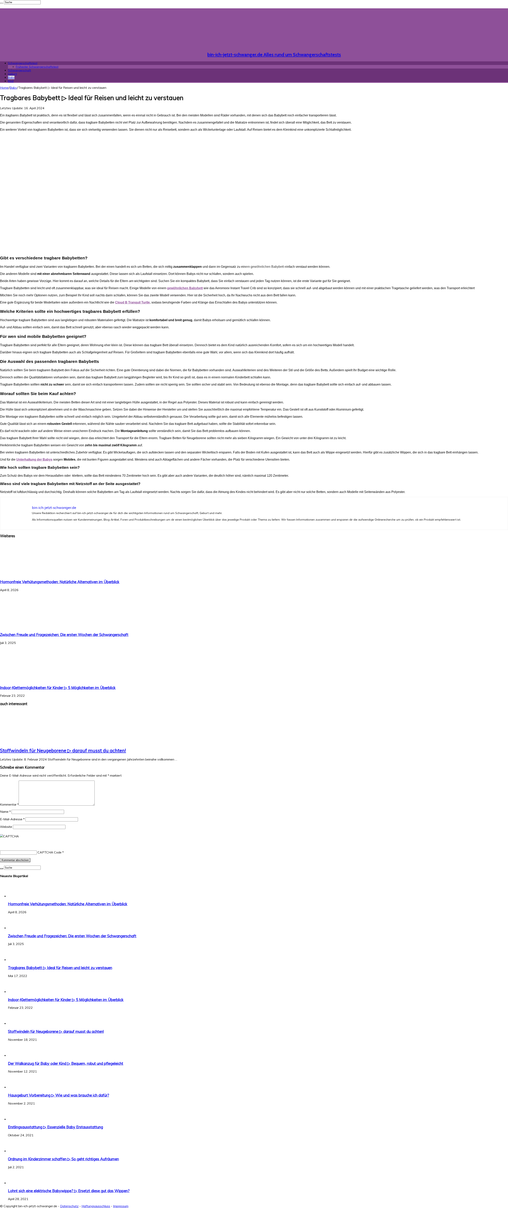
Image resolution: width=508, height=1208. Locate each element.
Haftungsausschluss (96, 1206)
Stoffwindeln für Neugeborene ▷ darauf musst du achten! (63, 750)
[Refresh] (29, 836)
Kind (10, 81)
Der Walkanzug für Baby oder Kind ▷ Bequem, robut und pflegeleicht (65, 1063)
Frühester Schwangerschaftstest (37, 67)
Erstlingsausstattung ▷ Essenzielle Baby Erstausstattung (55, 1127)
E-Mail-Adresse (12, 819)
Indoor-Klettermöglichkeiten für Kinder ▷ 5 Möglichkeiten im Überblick (57, 687)
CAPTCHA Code (50, 852)
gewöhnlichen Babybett (185, 288)
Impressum (120, 1206)
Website (6, 827)
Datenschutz (69, 1206)
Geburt (12, 74)
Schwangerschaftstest (22, 63)
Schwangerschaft (19, 70)
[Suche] (1, 3)
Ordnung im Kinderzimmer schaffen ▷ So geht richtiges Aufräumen (63, 1159)
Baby (11, 77)
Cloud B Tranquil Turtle (132, 302)
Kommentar (9, 804)
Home (4, 88)
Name (5, 812)
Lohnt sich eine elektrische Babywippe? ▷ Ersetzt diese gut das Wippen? (69, 1190)
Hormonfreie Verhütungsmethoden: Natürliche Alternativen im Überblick (59, 581)
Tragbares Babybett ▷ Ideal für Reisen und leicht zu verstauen (60, 967)
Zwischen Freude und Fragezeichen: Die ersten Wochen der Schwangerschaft (64, 634)
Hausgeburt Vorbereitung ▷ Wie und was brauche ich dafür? (58, 1095)
